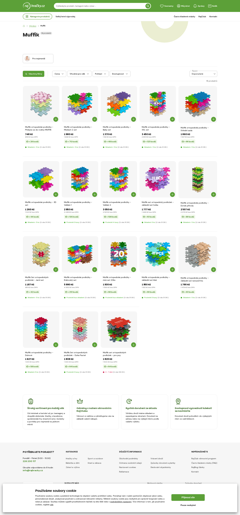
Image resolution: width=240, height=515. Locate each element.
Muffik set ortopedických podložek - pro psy (114, 354)
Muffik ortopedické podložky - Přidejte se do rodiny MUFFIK (39, 128)
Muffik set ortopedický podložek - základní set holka (158, 203)
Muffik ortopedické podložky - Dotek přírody (195, 204)
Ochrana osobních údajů (130, 463)
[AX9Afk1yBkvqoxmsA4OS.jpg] (119, 329)
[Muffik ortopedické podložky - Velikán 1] (80, 179)
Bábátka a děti (72, 463)
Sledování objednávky (161, 467)
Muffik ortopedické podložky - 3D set (40, 203)
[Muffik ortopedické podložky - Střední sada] (198, 104)
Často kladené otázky (184, 16)
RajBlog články (197, 467)
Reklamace (124, 471)
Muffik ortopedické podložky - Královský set (78, 278)
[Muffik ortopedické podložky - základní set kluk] (157, 254)
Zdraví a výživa (73, 467)
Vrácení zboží (157, 458)
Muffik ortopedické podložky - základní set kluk (156, 278)
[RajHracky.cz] (24, 26)
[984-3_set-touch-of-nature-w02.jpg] (198, 180)
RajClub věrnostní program (203, 458)
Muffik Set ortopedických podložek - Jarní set (36, 278)
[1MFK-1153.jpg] (41, 254)
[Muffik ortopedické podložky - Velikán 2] (119, 179)
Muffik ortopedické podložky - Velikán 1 (78, 203)
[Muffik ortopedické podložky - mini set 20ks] (119, 254)
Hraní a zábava (94, 463)
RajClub (202, 16)
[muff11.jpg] (41, 329)
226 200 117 (29, 461)
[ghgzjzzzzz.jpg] (157, 179)
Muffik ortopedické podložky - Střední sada (195, 129)
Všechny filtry (35, 74)
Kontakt (213, 16)
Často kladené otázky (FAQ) (204, 463)
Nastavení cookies (127, 467)
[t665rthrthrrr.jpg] (119, 104)
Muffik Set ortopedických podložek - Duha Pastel (75, 354)
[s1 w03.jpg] (80, 329)
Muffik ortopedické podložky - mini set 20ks (117, 278)
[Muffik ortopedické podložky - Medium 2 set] (80, 104)
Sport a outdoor (95, 458)
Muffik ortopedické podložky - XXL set (156, 128)
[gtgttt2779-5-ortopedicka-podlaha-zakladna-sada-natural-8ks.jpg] (198, 255)
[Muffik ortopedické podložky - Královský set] (80, 254)
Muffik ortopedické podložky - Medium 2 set (78, 128)
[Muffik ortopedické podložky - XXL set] (157, 104)
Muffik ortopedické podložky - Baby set (117, 128)
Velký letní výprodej (65, 16)
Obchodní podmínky (128, 458)
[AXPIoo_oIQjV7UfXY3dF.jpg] (41, 179)
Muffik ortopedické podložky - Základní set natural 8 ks (195, 279)
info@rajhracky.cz (33, 470)
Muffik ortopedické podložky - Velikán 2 (117, 203)
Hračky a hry (71, 458)
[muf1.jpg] (41, 104)
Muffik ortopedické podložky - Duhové (39, 354)
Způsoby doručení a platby (163, 463)
